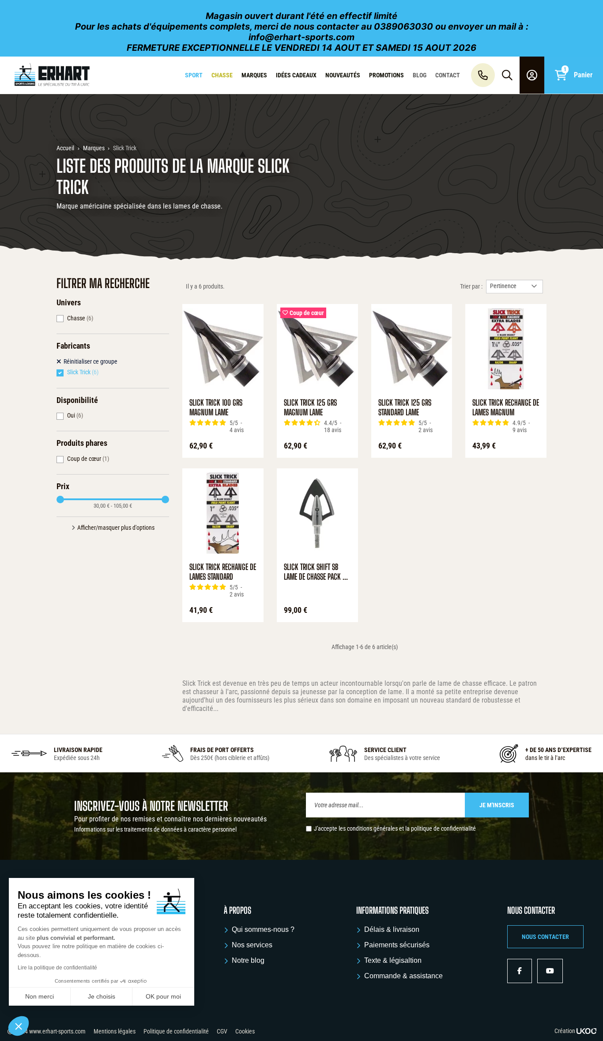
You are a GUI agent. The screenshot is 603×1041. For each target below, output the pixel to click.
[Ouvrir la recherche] (507, 75)
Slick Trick (82, 372)
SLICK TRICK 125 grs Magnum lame (310, 407)
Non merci (39, 996)
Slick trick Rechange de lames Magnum (505, 407)
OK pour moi (163, 996)
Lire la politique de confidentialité (57, 968)
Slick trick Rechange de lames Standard (222, 571)
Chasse (80, 318)
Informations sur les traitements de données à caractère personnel (155, 829)
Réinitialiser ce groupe (90, 361)
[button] (545, 936)
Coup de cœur (88, 458)
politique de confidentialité (443, 828)
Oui (75, 415)
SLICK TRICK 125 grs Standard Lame (404, 407)
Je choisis (101, 996)
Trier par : (471, 286)
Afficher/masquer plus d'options (116, 527)
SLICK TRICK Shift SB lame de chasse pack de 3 (316, 571)
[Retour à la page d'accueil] (52, 75)
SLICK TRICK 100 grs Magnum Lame (215, 407)
